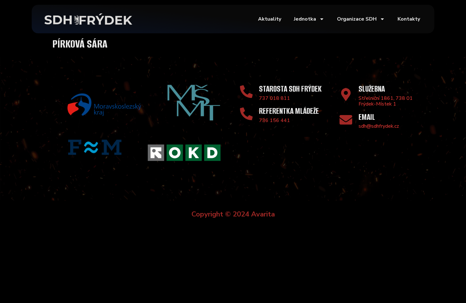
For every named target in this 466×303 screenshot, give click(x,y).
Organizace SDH (357, 19)
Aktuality (269, 19)
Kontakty (409, 19)
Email (367, 117)
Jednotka (305, 19)
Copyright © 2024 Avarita (233, 214)
